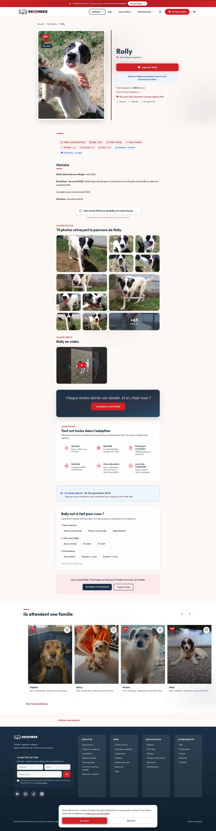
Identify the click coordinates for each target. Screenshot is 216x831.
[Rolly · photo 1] (81, 253)
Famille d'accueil (122, 762)
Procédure (87, 753)
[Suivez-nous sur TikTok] (33, 794)
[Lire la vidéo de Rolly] (81, 365)
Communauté (144, 11)
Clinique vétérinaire (156, 758)
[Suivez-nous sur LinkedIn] (42, 794)
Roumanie (151, 762)
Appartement (119, 530)
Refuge (150, 753)
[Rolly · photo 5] (147, 263)
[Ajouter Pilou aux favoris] (206, 630)
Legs (117, 771)
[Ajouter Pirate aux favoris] (160, 630)
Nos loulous (87, 744)
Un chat (101, 543)
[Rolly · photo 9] (95, 302)
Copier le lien (123, 587)
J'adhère (119, 758)
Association (125, 11)
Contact (182, 762)
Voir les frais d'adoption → (128, 92)
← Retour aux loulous (67, 720)
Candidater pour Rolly (108, 406)
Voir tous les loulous (37, 703)
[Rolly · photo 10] (68, 321)
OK (66, 774)
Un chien (87, 543)
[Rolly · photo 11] (95, 321)
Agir (110, 11)
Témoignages (88, 762)
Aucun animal (70, 543)
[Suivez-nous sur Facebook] (17, 794)
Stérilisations (153, 766)
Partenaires (184, 749)
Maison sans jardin (97, 530)
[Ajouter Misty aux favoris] (113, 630)
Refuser (131, 820)
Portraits (151, 749)
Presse (182, 753)
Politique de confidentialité (97, 813)
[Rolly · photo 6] (81, 283)
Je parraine (120, 753)
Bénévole (119, 766)
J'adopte (95, 11)
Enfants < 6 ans (110, 556)
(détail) (142, 88)
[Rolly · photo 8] (68, 302)
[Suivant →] (190, 614)
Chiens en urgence (91, 749)
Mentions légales (41, 783)
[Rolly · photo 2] (121, 244)
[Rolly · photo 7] (134, 292)
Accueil (40, 24)
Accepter (84, 820)
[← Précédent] (182, 614)
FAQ (181, 744)
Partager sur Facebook (97, 586)
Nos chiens (52, 24)
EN (194, 11)
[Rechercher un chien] (160, 12)
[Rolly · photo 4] (121, 263)
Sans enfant (69, 556)
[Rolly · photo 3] (147, 244)
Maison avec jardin (73, 530)
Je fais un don (121, 744)
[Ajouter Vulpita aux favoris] (67, 630)
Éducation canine (90, 774)
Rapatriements (89, 758)
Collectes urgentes (123, 749)
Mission (150, 744)
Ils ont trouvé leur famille (90, 768)
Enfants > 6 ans (89, 556)
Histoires (183, 758)
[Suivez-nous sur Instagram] (25, 794)
